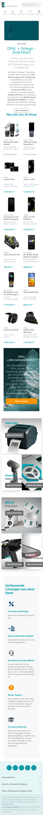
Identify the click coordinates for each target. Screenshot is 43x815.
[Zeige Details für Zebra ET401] (12, 167)
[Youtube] (27, 767)
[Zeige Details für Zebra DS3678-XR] (12, 242)
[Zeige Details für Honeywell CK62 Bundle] (12, 130)
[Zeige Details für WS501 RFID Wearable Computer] (31, 317)
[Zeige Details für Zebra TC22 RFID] (12, 317)
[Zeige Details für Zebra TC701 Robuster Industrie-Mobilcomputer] (31, 204)
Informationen (8, 777)
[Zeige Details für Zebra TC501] (31, 167)
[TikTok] (21, 767)
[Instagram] (15, 767)
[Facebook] (9, 767)
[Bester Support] (21, 697)
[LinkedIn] (33, 767)
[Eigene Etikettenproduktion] (21, 635)
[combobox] (31, 4)
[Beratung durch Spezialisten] (21, 664)
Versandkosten (7, 804)
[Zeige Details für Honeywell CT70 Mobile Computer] (12, 204)
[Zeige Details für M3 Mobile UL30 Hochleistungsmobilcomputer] (12, 280)
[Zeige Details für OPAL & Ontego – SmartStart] (31, 130)
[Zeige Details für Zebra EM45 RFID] (31, 280)
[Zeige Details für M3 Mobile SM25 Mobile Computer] (31, 242)
